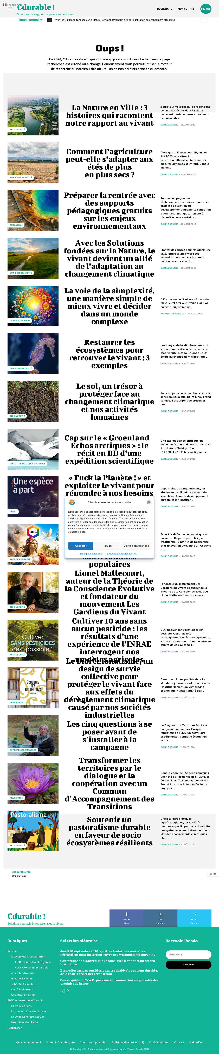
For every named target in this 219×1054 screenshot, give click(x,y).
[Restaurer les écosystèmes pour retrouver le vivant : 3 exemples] (33, 353)
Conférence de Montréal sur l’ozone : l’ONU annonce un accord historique (107, 962)
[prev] (201, 20)
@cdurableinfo (21, 871)
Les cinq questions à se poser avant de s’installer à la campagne (109, 735)
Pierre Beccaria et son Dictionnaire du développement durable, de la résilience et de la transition (109, 972)
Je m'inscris (189, 964)
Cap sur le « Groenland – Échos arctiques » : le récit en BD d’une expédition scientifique (110, 449)
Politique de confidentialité (122, 553)
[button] (149, 502)
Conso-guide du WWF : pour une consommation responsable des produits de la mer (109, 981)
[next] (206, 20)
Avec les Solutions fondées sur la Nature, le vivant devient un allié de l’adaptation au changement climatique (109, 258)
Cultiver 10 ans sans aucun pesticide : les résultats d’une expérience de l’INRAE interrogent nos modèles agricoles (109, 640)
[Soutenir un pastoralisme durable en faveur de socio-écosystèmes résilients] (33, 831)
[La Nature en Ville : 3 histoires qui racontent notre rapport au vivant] (33, 115)
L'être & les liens (20, 320)
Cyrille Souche (169, 124)
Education (16, 225)
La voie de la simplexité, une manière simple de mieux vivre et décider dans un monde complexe (108, 19)
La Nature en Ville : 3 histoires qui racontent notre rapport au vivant (109, 115)
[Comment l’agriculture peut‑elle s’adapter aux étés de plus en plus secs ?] (33, 162)
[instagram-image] (13, 895)
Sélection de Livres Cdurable (27, 463)
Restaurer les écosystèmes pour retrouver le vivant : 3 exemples (109, 354)
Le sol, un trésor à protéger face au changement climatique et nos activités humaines (109, 401)
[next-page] (68, 991)
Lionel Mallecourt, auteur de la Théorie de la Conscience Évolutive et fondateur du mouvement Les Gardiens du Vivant (109, 592)
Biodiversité (17, 129)
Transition (16, 702)
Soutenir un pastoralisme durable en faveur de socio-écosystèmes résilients (109, 831)
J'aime (126, 910)
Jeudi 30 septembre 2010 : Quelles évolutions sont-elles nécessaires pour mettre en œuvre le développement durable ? (107, 952)
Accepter (81, 545)
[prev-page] (62, 991)
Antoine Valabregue (172, 313)
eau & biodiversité (21, 177)
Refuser (107, 545)
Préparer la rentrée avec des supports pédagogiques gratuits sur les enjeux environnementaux (109, 210)
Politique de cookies (91, 553)
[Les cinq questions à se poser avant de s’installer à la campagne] (33, 735)
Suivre (213, 873)
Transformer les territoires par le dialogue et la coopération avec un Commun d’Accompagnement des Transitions (109, 783)
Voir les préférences (136, 545)
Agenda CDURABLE (20, 559)
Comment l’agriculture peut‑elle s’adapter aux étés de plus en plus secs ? (109, 163)
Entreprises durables (23, 750)
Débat (13, 511)
